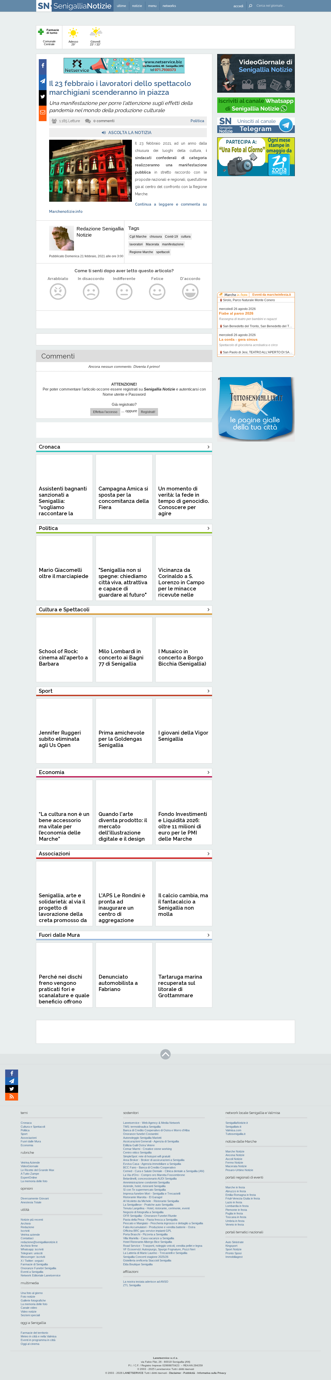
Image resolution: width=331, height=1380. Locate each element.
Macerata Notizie (236, 1166)
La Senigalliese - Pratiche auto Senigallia (148, 1204)
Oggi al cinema (30, 1343)
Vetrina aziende (30, 1234)
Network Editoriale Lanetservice (41, 1275)
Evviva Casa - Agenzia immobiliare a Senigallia (152, 1163)
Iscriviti (25, 1230)
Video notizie (28, 1311)
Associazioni (28, 1137)
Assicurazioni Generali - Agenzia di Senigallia (151, 1141)
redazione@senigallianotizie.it (39, 1242)
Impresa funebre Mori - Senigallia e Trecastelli (151, 1193)
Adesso (73, 43)
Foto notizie (28, 1296)
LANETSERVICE (133, 1372)
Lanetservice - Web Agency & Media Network (151, 1122)
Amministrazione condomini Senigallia (146, 1182)
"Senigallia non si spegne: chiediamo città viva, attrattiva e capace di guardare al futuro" (123, 582)
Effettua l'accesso (105, 412)
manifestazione (173, 244)
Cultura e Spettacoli (33, 1126)
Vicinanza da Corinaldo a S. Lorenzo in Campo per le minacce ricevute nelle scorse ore (181, 585)
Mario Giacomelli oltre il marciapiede (63, 573)
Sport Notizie (233, 1249)
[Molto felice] (190, 291)
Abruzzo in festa (235, 1191)
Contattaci (27, 1238)
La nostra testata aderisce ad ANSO (145, 1281)
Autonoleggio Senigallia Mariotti (142, 1137)
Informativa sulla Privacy (211, 1372)
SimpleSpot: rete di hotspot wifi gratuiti (146, 1156)
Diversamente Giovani (35, 1198)
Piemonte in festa (236, 1209)
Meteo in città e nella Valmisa (38, 1336)
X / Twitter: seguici (32, 1260)
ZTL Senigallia (132, 1285)
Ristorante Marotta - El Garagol (142, 1197)
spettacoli (163, 252)
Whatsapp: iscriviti (32, 1249)
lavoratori (136, 244)
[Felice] (157, 291)
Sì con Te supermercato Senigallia (144, 1189)
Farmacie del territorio (34, 1332)
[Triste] (91, 291)
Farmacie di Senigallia (34, 1264)
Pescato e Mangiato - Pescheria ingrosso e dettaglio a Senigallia (163, 1223)
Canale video (29, 1307)
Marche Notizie (234, 1151)
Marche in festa (235, 1187)
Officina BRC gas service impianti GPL (147, 1230)
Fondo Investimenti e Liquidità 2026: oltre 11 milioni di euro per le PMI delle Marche (182, 826)
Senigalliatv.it (233, 1126)
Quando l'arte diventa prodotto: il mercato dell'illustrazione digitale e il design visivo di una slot (123, 829)
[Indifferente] (124, 291)
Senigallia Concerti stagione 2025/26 (145, 1256)
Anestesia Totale (31, 1202)
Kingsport (231, 1245)
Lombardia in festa (237, 1205)
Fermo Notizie (234, 1162)
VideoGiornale (29, 1166)
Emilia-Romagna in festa (240, 1194)
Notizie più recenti (32, 1219)
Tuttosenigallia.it (235, 1133)
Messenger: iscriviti (33, 1256)
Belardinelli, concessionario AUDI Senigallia (150, 1178)
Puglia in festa (234, 1213)
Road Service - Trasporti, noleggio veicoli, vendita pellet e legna (162, 1245)
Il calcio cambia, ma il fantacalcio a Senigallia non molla (183, 904)
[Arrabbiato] (58, 291)
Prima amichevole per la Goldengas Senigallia (122, 739)
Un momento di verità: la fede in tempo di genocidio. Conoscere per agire (183, 501)
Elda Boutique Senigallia (138, 1264)
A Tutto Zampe (30, 1173)
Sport (24, 1133)
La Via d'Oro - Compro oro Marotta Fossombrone (154, 1174)
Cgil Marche (138, 236)
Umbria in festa (234, 1220)
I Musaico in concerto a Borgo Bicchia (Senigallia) (182, 657)
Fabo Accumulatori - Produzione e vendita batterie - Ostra (159, 1227)
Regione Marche (141, 252)
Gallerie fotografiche (33, 1300)
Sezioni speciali (30, 1315)
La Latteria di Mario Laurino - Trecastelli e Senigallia (155, 1252)
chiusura (156, 236)
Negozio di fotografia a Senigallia (143, 1212)
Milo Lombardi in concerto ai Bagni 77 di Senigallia (121, 657)
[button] (238, 6)
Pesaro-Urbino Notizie (239, 1170)
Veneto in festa (234, 1224)
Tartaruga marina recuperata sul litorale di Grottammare (180, 986)
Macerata (152, 244)
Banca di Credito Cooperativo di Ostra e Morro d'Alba (156, 1130)
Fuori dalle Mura (31, 1141)
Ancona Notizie (234, 1155)
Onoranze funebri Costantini (140, 1133)
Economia (27, 1145)
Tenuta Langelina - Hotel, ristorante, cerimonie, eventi (156, 1208)
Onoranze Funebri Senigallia (38, 1268)
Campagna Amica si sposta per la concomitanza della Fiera (124, 498)
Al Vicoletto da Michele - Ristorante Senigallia (151, 1201)
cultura (186, 236)
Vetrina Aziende (30, 1162)
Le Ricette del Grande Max (37, 1170)
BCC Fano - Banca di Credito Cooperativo (149, 1167)
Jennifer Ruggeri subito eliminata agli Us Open (60, 739)
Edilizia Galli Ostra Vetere (139, 1145)
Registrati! (148, 412)
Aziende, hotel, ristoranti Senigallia (144, 1186)
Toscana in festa (235, 1217)
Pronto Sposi (233, 1253)
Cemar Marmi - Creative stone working (147, 1148)
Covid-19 (171, 236)
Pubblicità (189, 1372)
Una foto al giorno (32, 1293)
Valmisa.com (233, 1130)
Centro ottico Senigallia (137, 1152)
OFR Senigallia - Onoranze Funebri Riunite (150, 1215)
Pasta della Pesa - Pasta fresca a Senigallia (150, 1219)
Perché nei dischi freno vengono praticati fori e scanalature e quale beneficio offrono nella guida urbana (64, 992)
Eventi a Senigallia (32, 1271)
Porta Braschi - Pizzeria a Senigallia (145, 1234)
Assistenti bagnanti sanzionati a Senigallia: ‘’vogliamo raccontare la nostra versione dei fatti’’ (63, 507)
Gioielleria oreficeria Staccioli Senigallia (147, 1260)
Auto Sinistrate (234, 1242)
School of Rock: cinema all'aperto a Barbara (63, 657)
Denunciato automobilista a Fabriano (118, 983)
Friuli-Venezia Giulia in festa (242, 1198)
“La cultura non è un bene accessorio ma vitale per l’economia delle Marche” (64, 826)
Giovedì (95, 43)
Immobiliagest (234, 1256)
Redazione (27, 1227)
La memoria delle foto (34, 1181)
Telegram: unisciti (31, 1253)
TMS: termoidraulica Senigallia (142, 1126)
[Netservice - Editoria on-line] (124, 72)
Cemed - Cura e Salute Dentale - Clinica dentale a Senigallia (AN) (163, 1171)
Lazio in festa (233, 1202)
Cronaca (26, 1122)
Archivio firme (29, 1245)
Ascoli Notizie (233, 1158)
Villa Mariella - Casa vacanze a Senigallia (148, 1238)
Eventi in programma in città (38, 1340)
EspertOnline (29, 1177)
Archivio (26, 1223)
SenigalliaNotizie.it (236, 1122)
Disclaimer (175, 1372)
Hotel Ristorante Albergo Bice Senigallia (147, 1241)
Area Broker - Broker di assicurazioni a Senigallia (153, 1159)
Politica (197, 121)
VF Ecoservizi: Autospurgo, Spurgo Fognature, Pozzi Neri (159, 1249)
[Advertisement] (256, 213)
